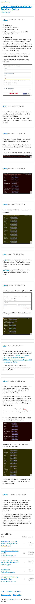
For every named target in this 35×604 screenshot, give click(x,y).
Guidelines (18, 591)
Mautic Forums (5, 2)
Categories (10, 591)
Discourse (11, 599)
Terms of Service (6, 595)
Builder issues (5, 570)
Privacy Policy (17, 595)
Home (3, 591)
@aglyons (6, 270)
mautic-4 (13, 555)
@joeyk (7, 260)
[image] (17, 80)
